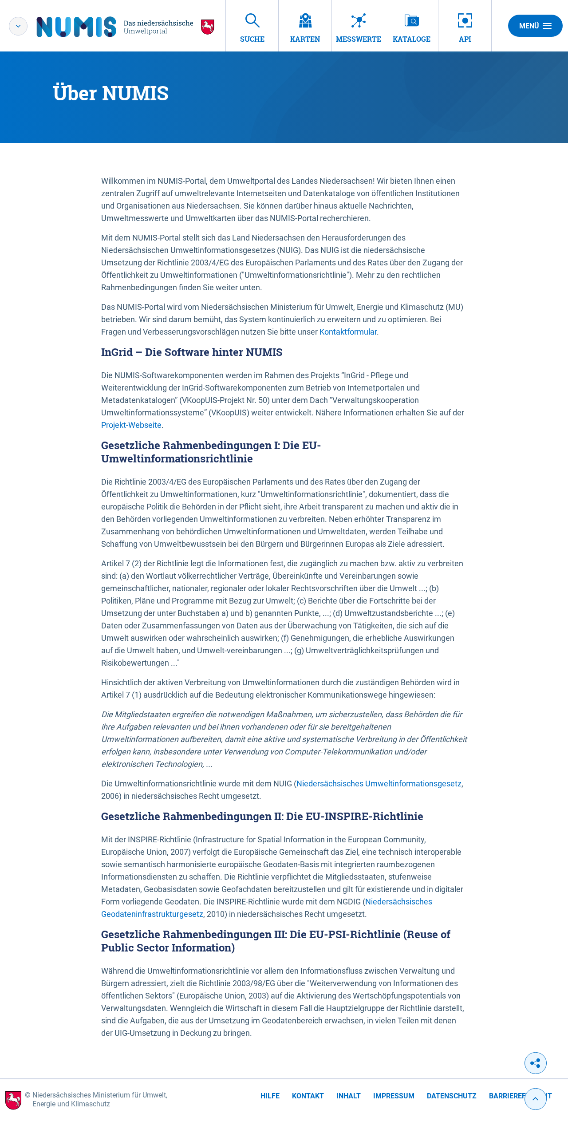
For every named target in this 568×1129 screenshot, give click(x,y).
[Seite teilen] (536, 1063)
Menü (529, 26)
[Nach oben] (536, 1099)
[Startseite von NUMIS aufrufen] (125, 27)
